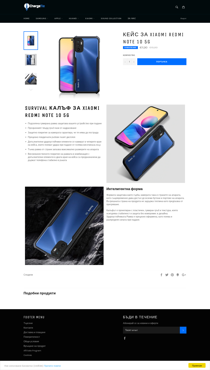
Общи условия (31, 341)
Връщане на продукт (35, 346)
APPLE (57, 18)
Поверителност (32, 337)
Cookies (28, 355)
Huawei (73, 18)
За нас (132, 18)
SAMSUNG (41, 18)
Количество (129, 55)
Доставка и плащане (34, 332)
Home (26, 18)
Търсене (28, 323)
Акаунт (183, 18)
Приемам (197, 365)
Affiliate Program (32, 350)
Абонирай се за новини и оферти (140, 323)
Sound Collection (111, 18)
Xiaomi (89, 18)
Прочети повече (52, 365)
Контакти (28, 327)
